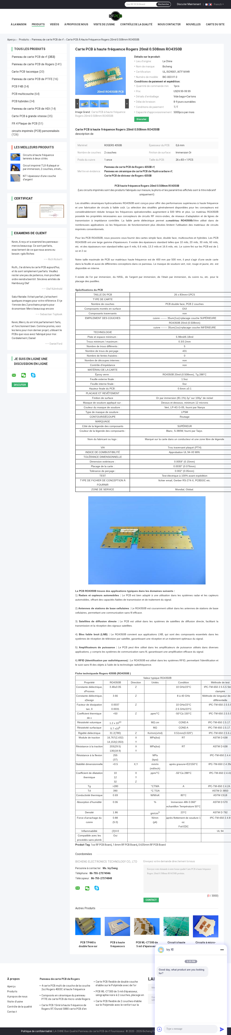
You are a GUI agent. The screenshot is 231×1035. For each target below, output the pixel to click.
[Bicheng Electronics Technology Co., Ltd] (115, 16)
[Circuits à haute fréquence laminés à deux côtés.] (15, 157)
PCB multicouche (23, 94)
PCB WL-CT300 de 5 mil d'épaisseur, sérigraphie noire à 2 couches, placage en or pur (147, 944)
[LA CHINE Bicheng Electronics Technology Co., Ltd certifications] (22, 211)
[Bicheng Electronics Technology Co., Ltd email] (16, 375)
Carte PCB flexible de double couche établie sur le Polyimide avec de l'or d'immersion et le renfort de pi (117, 984)
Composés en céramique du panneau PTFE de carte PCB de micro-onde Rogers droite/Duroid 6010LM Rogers (66, 998)
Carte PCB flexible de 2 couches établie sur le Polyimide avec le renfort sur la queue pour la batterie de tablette (119, 1003)
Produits (38, 24)
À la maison (18, 24)
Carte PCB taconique (25, 71)
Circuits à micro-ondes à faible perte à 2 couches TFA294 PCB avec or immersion (205, 944)
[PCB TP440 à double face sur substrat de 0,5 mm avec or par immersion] (88, 926)
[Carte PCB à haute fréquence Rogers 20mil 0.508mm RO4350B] (100, 76)
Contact (12, 1011)
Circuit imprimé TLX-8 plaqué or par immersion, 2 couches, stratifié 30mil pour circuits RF (43, 169)
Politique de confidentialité (36, 1031)
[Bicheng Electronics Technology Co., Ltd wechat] (25, 375)
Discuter (142, 119)
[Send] (222, 1029)
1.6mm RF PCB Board (125, 844)
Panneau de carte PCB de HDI (31, 108)
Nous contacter (169, 24)
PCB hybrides (20, 101)
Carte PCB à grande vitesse (29, 116)
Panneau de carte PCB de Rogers (33, 64)
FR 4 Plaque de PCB (24, 123)
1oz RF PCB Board (101, 844)
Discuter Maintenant (189, 4)
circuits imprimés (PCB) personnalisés (35, 131)
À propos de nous (76, 24)
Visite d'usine (15, 1001)
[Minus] (222, 950)
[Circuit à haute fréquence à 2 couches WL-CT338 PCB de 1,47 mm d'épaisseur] (176, 926)
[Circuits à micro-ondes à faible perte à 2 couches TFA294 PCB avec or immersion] (205, 926)
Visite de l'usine (104, 24)
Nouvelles (193, 24)
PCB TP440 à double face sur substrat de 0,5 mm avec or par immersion (88, 944)
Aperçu (11, 39)
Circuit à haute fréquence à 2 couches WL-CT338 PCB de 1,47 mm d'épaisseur (176, 944)
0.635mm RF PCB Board (152, 844)
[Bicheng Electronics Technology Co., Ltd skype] (35, 375)
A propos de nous (17, 996)
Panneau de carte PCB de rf (48, 39)
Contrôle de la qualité (136, 24)
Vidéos (54, 24)
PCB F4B (17, 86)
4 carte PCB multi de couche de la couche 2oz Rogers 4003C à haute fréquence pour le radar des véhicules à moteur (66, 988)
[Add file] (159, 1029)
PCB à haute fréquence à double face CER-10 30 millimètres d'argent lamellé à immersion (117, 944)
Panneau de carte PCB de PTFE (32, 79)
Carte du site (215, 24)
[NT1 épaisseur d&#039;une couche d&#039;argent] (15, 177)
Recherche (163, 4)
